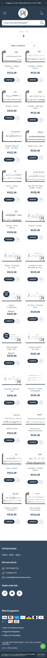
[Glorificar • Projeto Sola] (18, 80)
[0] (42, 14)
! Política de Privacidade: (11, 635)
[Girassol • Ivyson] (18, 118)
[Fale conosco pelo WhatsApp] (43, 646)
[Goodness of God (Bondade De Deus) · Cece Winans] (41, 279)
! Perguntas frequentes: (11, 632)
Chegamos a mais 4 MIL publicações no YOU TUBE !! (24, 3)
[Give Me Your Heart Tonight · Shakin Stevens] (41, 200)
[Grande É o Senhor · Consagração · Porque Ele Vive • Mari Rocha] (41, 402)
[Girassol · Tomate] (41, 237)
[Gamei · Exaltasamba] (18, 321)
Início (21, 32)
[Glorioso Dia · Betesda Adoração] (41, 442)
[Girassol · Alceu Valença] (18, 239)
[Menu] (5, 13)
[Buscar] (42, 23)
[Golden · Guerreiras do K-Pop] (18, 279)
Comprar (9, 80)
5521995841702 (12, 568)
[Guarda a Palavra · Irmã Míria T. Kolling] (18, 522)
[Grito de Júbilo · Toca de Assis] (41, 522)
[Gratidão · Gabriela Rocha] (41, 80)
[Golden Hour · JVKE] (41, 158)
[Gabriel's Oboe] (18, 440)
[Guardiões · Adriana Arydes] (41, 482)
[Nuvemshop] (10, 648)
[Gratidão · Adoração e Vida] (41, 120)
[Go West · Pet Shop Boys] (41, 319)
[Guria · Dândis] (18, 480)
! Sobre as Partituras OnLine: (13, 628)
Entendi (41, 655)
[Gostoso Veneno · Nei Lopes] (41, 361)
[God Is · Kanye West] (18, 200)
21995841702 (11, 573)
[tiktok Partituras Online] (19, 593)
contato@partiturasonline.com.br (18, 577)
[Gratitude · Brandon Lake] (18, 403)
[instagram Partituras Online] (5, 593)
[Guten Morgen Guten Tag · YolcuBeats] (18, 363)
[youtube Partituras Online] (12, 593)
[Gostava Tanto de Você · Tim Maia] (18, 160)
